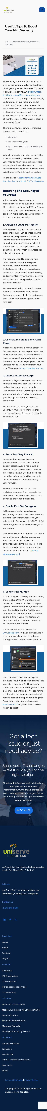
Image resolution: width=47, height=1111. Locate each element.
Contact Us (7, 902)
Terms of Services (14, 1080)
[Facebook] (10, 919)
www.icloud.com (11, 632)
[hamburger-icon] (42, 9)
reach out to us (10, 704)
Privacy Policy (31, 1080)
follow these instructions (31, 368)
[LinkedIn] (4, 919)
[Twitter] (15, 919)
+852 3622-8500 (10, 908)
